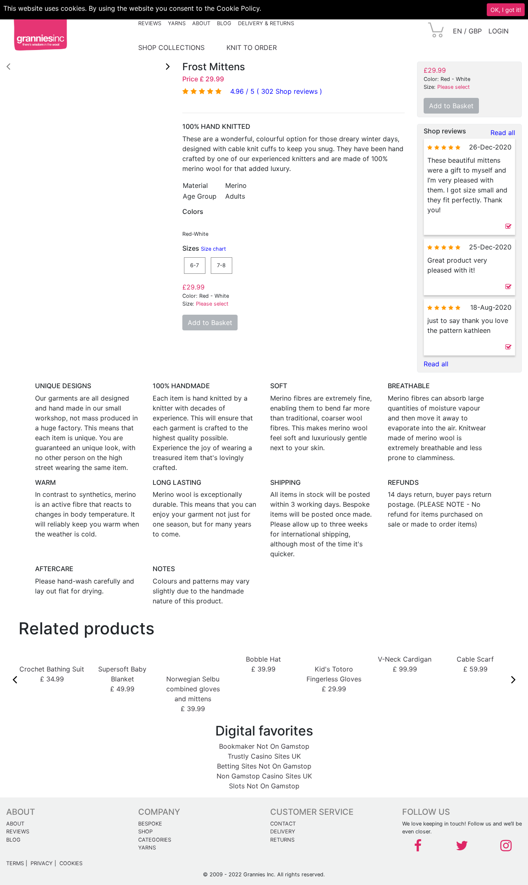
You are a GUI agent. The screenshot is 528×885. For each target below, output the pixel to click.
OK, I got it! (505, 9)
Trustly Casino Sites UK (264, 756)
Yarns (177, 23)
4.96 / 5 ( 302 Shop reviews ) (276, 91)
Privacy (42, 863)
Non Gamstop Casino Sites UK (264, 776)
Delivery (282, 831)
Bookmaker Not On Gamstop (264, 746)
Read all (502, 132)
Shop (145, 831)
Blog (224, 23)
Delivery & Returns (266, 23)
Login (498, 31)
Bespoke (150, 824)
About (201, 23)
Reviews (149, 23)
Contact (283, 824)
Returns (282, 840)
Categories (154, 840)
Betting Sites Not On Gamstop (264, 766)
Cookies (70, 863)
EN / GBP (467, 31)
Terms (15, 863)
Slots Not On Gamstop (264, 786)
